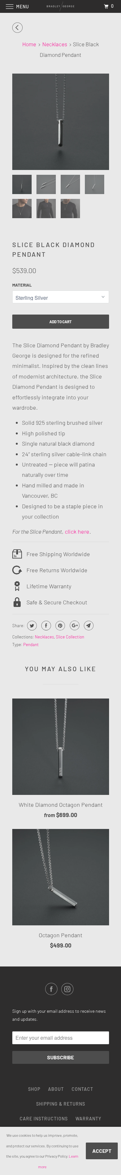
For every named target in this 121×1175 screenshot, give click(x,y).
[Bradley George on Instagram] (68, 989)
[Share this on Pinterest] (59, 625)
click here (76, 531)
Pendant (31, 644)
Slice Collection (70, 636)
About (56, 1089)
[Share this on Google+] (73, 625)
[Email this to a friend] (88, 625)
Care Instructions (44, 1118)
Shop (34, 1089)
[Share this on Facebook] (45, 625)
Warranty (88, 1118)
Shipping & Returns (60, 1104)
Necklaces (44, 636)
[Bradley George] (60, 6)
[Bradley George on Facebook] (52, 989)
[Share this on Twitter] (31, 625)
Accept (101, 1151)
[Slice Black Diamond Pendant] (60, 122)
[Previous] (18, 27)
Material (22, 285)
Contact (82, 1089)
